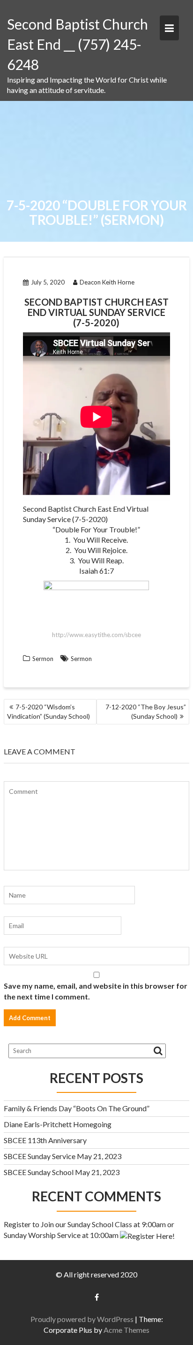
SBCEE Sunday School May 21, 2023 (61, 1172)
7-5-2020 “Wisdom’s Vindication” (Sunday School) (48, 711)
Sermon (42, 658)
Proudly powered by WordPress (82, 1318)
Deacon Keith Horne (107, 282)
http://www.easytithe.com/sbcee (96, 634)
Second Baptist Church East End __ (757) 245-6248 (77, 44)
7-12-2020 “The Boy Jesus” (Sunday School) (145, 711)
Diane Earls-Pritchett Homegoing (57, 1124)
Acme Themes (126, 1329)
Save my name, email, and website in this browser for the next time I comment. (95, 991)
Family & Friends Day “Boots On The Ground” (76, 1108)
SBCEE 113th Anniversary (45, 1140)
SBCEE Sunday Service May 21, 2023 (62, 1156)
